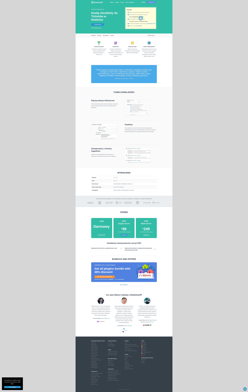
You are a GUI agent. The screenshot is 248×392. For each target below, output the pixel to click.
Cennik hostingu (111, 345)
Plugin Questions (94, 355)
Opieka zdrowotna (95, 374)
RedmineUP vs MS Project (113, 370)
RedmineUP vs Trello (112, 375)
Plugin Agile (93, 342)
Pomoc (126, 360)
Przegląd (93, 35)
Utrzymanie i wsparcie (112, 354)
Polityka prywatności (129, 368)
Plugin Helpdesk (94, 345)
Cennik (122, 2)
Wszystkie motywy (112, 358)
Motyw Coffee (111, 363)
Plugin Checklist (94, 352)
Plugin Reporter (94, 364)
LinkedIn (143, 362)
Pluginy (112, 2)
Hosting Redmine (112, 340)
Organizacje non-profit (95, 376)
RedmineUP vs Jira (112, 377)
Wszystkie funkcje (128, 356)
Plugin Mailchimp (94, 358)
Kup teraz (124, 235)
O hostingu (110, 342)
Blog (125, 359)
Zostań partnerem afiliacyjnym (131, 350)
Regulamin (127, 367)
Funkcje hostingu (111, 344)
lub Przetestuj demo (96, 27)
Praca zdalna (94, 378)
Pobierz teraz (97, 24)
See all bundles (123, 284)
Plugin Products (94, 349)
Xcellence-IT (107, 318)
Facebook (143, 359)
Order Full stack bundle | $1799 (104, 276)
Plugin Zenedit (94, 363)
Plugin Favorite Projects (96, 359)
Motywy (117, 2)
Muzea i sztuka (94, 384)
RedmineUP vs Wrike (112, 378)
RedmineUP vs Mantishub (113, 380)
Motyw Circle (110, 360)
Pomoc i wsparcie (130, 2)
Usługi (109, 349)
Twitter (142, 361)
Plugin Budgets (94, 367)
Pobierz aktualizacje (129, 365)
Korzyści (99, 35)
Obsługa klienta (94, 381)
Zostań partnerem (128, 349)
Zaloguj (143, 2)
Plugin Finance (94, 350)
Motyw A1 (110, 362)
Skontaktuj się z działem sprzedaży (132, 345)
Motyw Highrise (111, 365)
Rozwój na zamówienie (112, 353)
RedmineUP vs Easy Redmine (114, 374)
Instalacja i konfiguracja (112, 351)
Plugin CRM (93, 344)
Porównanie (111, 369)
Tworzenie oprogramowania (97, 373)
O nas (126, 342)
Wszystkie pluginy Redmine (98, 340)
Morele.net (151, 322)
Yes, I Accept (12, 387)
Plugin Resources (94, 366)
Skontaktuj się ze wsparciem (130, 344)
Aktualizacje (127, 364)
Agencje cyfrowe (94, 379)
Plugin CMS (93, 361)
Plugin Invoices (94, 347)
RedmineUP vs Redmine (113, 372)
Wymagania (106, 35)
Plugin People (94, 353)
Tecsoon (130, 325)
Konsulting (93, 382)
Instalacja (127, 362)
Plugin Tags (93, 356)
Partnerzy (127, 347)
